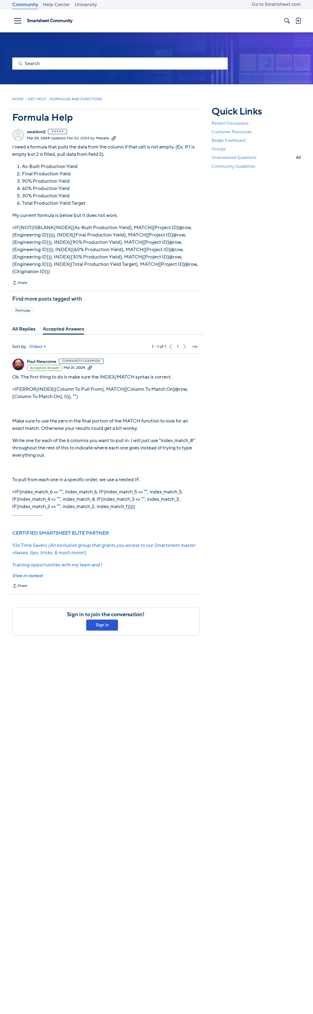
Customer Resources (232, 132)
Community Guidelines (233, 166)
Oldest (35, 347)
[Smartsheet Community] (50, 20)
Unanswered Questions (256, 157)
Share (19, 283)
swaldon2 (36, 132)
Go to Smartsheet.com (276, 4)
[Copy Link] (113, 138)
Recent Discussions (230, 123)
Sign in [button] (102, 625)
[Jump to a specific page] (194, 347)
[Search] (287, 20)
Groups (219, 149)
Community (25, 4)
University (86, 4)
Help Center (56, 4)
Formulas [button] (22, 310)
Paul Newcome (41, 361)
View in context (27, 576)
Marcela (102, 138)
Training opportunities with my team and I (57, 565)
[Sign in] (298, 20)
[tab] (24, 329)
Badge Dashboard (228, 140)
